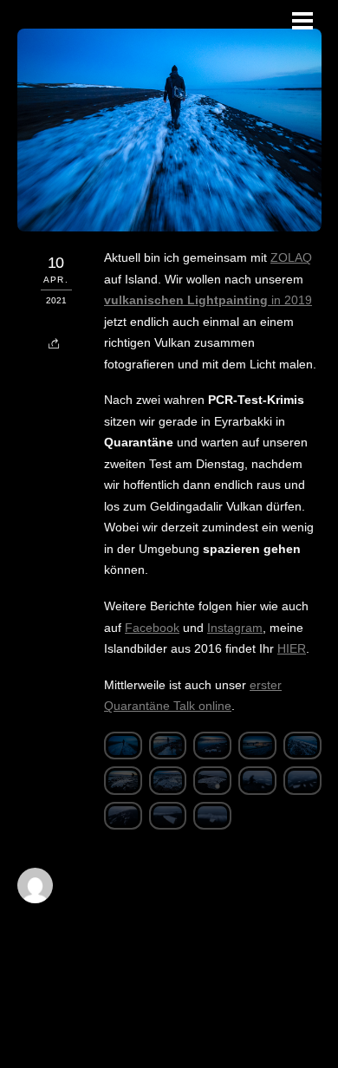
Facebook (152, 628)
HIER (291, 648)
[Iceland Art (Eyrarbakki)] (212, 784)
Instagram (235, 628)
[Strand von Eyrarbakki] (123, 749)
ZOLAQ (291, 257)
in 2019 (208, 300)
